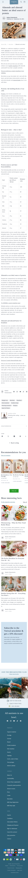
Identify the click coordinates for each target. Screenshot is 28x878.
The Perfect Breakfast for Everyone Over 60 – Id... (12, 559)
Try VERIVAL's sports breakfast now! (10, 303)
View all (14, 490)
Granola (9, 738)
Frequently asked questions (14, 785)
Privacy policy (20, 865)
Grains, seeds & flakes (12, 759)
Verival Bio (3, 44)
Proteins (3, 93)
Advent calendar (11, 765)
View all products (5, 455)
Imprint (9, 815)
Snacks (9, 752)
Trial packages (10, 762)
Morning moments (6, 405)
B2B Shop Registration (13, 802)
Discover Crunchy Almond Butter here (11, 360)
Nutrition (11, 44)
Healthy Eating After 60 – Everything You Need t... (13, 594)
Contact (9, 838)
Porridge (9, 735)
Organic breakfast (11, 732)
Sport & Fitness (6, 408)
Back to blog (15, 443)
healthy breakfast (13, 65)
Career (8, 795)
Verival (13, 863)
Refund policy (12, 865)
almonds (7, 50)
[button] (3, 2)
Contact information (11, 870)
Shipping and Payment (12, 825)
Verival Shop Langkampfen (13, 782)
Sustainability (10, 778)
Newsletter (10, 798)
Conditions (10, 818)
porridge (9, 336)
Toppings (9, 755)
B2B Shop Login (11, 805)
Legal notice (19, 870)
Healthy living (14, 403)
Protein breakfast (11, 745)
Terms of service (10, 867)
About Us (9, 775)
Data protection (11, 835)
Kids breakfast (5, 403)
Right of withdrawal (12, 828)
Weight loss (5, 400)
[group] (11, 687)
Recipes (15, 405)
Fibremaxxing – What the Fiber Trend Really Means (13, 524)
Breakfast (19, 400)
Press (8, 792)
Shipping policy (19, 867)
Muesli (8, 742)
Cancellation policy (15, 872)
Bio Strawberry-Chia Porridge (6, 475)
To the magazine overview (8, 502)
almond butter (17, 80)
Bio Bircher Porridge (18, 475)
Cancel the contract (12, 832)
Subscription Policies (12, 821)
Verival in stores (11, 788)
